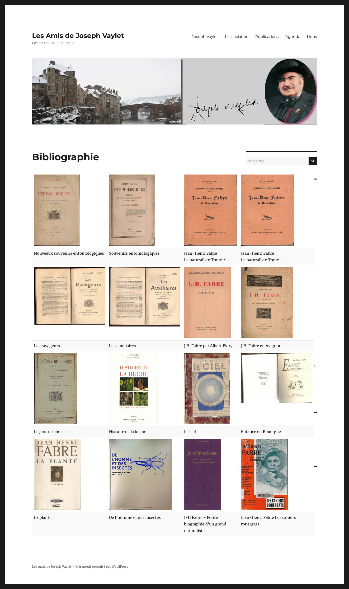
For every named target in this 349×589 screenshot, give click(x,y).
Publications (267, 36)
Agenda (292, 36)
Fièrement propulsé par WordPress (101, 567)
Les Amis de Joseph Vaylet (78, 36)
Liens (312, 36)
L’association (237, 36)
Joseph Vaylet (205, 36)
